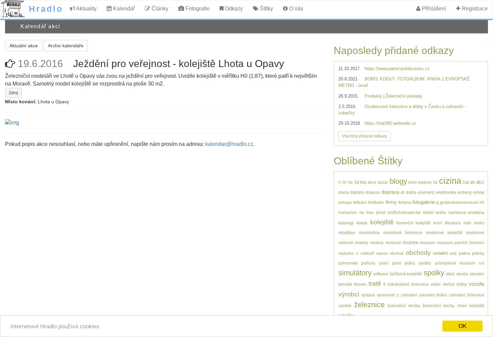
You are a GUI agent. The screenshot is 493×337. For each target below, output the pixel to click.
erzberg (464, 192)
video (436, 284)
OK (462, 326)
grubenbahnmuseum (459, 202)
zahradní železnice (466, 295)
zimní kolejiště (470, 305)
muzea (410, 242)
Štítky (266, 8)
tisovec (360, 284)
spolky (434, 273)
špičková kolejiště (406, 274)
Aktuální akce (23, 45)
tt (384, 284)
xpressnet (386, 295)
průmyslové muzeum (455, 263)
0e (350, 182)
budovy (425, 182)
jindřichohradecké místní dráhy (417, 212)
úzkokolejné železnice (408, 284)
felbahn (360, 202)
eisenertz (426, 192)
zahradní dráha (433, 295)
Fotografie (197, 8)
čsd (465, 182)
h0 (482, 202)
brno (412, 182)
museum (393, 242)
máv (467, 223)
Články (159, 8)
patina (464, 253)
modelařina (369, 232)
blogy (398, 181)
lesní (437, 223)
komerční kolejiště (413, 223)
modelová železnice (402, 232)
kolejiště (382, 222)
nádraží (367, 253)
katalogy (346, 223)
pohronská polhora (356, 263)
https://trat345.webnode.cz (390, 123)
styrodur (477, 274)
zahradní (409, 295)
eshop (478, 192)
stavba (462, 274)
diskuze (373, 192)
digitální (357, 192)
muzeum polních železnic (461, 242)
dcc (480, 182)
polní (383, 263)
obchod (396, 253)
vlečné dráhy (455, 284)
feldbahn (376, 202)
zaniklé (344, 305)
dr (402, 192)
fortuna (404, 202)
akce (372, 182)
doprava (390, 192)
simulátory (355, 273)
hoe (370, 212)
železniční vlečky (439, 305)
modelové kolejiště (444, 232)
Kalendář (123, 8)
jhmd (380, 212)
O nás (295, 8)
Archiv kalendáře (66, 45)
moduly (377, 242)
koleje (362, 223)
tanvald (345, 284)
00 (344, 182)
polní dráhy (403, 263)
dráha (411, 192)
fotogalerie (424, 202)
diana (343, 192)
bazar (383, 182)
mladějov (346, 232)
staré (450, 274)
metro (479, 223)
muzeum (427, 242)
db (472, 182)
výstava (368, 295)
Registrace (474, 8)
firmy (391, 202)
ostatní (440, 253)
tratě (375, 283)
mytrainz (346, 253)
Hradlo (46, 8)
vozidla (476, 284)
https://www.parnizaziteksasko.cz (397, 68)
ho (362, 212)
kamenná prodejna (467, 212)
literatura (453, 223)
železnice (369, 304)
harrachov (347, 212)
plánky (478, 253)
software (380, 274)
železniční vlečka (403, 305)
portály (425, 263)
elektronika (446, 192)
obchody (418, 252)
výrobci (348, 294)
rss (481, 263)
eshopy (345, 202)
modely (361, 242)
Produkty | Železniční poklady (393, 96)
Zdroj (13, 93)
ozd (453, 253)
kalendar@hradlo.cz (229, 144)
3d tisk (360, 182)
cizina (450, 180)
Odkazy (233, 8)
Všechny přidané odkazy (364, 136)
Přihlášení (433, 8)
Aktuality (86, 8)
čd (435, 182)
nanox (382, 253)
